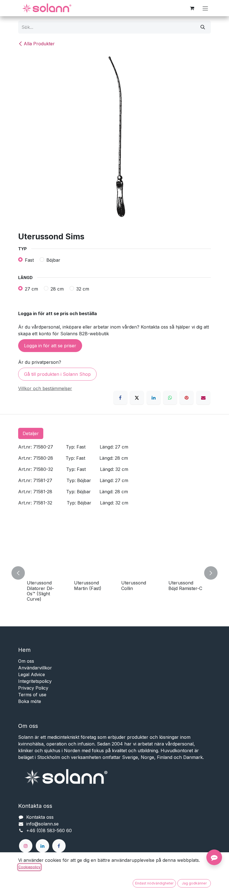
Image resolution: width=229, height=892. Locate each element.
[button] (21, 573)
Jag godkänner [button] (194, 883)
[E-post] (203, 397)
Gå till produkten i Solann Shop (57, 374)
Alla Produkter (39, 43)
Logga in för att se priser (50, 345)
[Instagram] (25, 846)
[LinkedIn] (153, 397)
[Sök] (203, 27)
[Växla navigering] (205, 8)
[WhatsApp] (170, 397)
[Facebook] (120, 397)
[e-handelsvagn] (191, 8)
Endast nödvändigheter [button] (154, 883)
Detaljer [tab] (31, 433)
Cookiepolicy (29, 867)
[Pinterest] (186, 397)
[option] (114, 573)
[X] (137, 397)
